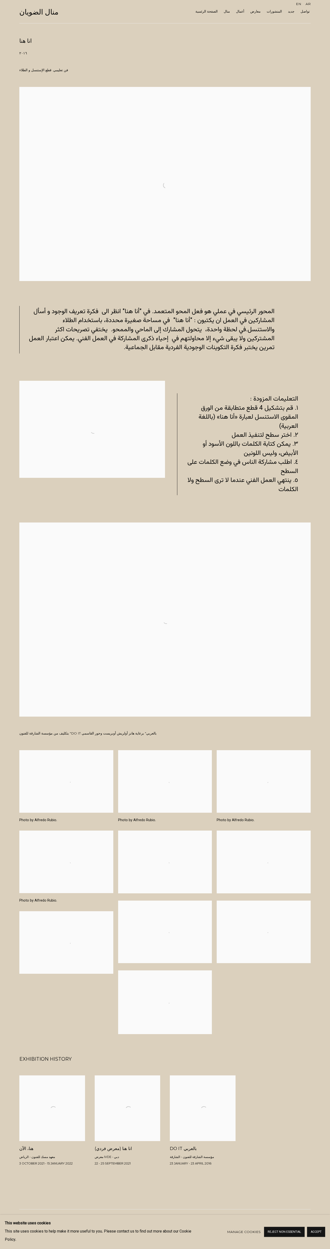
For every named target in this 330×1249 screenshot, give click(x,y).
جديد (291, 11)
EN (298, 4)
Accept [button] (316, 1232)
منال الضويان (38, 12)
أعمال (240, 11)
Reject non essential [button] (284, 1232)
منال (227, 11)
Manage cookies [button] (244, 1232)
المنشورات (274, 11)
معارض (255, 11)
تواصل (305, 11)
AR (308, 4)
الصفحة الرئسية (206, 11)
